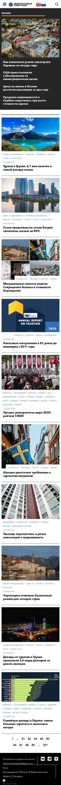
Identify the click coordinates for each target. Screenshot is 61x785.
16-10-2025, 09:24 (8, 591)
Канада (39, 397)
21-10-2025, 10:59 (8, 223)
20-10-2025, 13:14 (21, 279)
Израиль (18, 404)
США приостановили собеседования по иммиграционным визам (20, 76)
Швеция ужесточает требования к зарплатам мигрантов (27, 474)
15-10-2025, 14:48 (8, 716)
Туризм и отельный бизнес (13, 154)
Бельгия (25, 712)
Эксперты (18, 776)
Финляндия (33, 401)
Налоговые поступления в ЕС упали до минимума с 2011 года (30, 344)
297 (45, 745)
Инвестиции (23, 522)
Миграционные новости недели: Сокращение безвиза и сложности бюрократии (27, 287)
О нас (5, 768)
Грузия (5, 158)
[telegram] (49, 759)
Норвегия (37, 709)
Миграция (34, 279)
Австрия (16, 712)
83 (35, 739)
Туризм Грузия (16, 158)
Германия (13, 401)
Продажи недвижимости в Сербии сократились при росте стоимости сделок (24, 100)
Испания (23, 401)
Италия (52, 401)
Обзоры (51, 154)
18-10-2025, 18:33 (8, 339)
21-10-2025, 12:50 (8, 162)
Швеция (53, 468)
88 (27, 745)
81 (23, 739)
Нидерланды (7, 404)
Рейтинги (32, 393)
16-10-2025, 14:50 (8, 530)
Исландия (7, 709)
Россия (44, 401)
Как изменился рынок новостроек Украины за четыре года (26, 63)
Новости (29, 154)
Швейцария (49, 397)
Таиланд (6, 526)
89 (33, 745)
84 (41, 739)
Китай (5, 401)
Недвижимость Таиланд (21, 526)
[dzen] (56, 759)
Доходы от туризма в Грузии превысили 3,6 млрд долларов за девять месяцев (26, 660)
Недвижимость (17, 216)
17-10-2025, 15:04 (8, 408)
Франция (30, 397)
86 (14, 745)
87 (21, 745)
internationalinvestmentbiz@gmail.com (18, 763)
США (49, 393)
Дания (16, 709)
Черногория (7, 587)
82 (29, 739)
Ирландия (48, 709)
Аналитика (40, 154)
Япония (21, 397)
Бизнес (5, 216)
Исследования (50, 335)
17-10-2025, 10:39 (13, 468)
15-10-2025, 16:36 (8, 653)
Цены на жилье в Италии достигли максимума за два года (25, 88)
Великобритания (9, 397)
